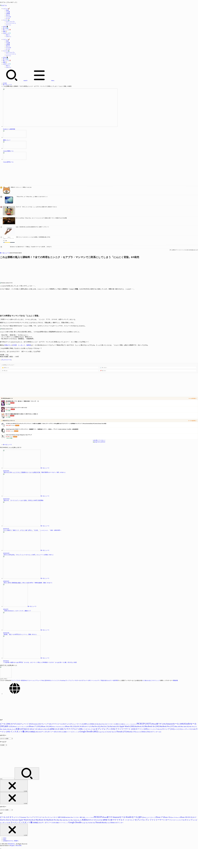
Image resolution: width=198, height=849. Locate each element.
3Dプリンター (155, 732)
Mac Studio (4, 729)
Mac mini (185, 726)
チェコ (68, 724)
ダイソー (52, 732)
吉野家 (8, 13)
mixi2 (138, 731)
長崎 (123, 724)
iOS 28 (134, 724)
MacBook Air (152, 726)
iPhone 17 (35, 726)
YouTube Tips (111, 731)
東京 (118, 724)
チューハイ (26, 724)
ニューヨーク (78, 724)
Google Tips (102, 731)
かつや (8, 18)
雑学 (8, 726)
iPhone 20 (62, 726)
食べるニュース (7, 84)
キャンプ (168, 729)
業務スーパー (68, 731)
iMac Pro (13, 729)
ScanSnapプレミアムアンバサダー (69, 680)
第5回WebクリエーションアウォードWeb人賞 (33, 680)
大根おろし (7, 345)
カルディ (42, 732)
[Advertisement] (46, 175)
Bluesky (131, 732)
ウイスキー (111, 724)
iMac (177, 726)
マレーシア (46, 724)
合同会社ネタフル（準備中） (11, 840)
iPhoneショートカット (20, 726)
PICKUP (144, 723)
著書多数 (175, 680)
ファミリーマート (11, 23)
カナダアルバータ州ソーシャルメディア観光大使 (92, 680)
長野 (86, 724)
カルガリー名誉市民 (112, 680)
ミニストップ (128, 724)
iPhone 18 (46, 726)
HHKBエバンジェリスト (53, 680)
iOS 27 (88, 726)
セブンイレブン (10, 21)
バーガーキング (89, 729)
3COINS (60, 731)
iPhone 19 (55, 726)
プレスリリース (6, 360)
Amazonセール (175, 724)
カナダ (15, 724)
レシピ (178, 729)
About (4, 838)
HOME (5, 83)
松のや (8, 15)
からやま (8, 16)
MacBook (139, 726)
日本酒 (93, 724)
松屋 (7, 10)
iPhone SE (70, 726)
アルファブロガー (16, 680)
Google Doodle (89, 731)
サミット (76, 731)
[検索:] (7, 778)
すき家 (8, 12)
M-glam (12, 845)
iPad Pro (96, 726)
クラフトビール (58, 724)
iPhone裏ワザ (159, 724)
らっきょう (21, 345)
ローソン (8, 25)
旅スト (8, 35)
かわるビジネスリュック (153, 680)
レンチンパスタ (189, 729)
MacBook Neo (102, 724)
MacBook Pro (167, 726)
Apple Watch (126, 726)
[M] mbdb (18, 845)
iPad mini (114, 726)
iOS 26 (80, 726)
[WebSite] (14, 693)
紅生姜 (15, 345)
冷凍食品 (33, 732)
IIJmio (145, 732)
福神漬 (28, 345)
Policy (4, 839)
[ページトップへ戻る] (0, 848)
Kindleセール (132, 817)
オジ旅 (144, 680)
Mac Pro (193, 726)
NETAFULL (11, 844)
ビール (5, 724)
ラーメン (14, 822)
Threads (121, 732)
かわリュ (8, 36)
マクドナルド (74, 729)
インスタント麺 (19, 731)
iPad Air (105, 726)
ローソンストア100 (155, 729)
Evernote (36, 724)
